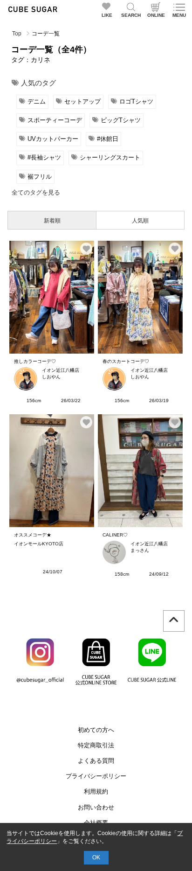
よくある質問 (96, 760)
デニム (36, 101)
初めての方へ (96, 729)
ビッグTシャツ (121, 120)
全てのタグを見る (36, 192)
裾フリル (39, 176)
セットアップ (82, 101)
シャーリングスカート (110, 157)
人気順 (140, 220)
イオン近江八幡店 (60, 370)
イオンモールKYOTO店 (38, 543)
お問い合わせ (96, 807)
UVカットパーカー (52, 138)
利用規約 (96, 791)
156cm (34, 400)
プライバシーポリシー (96, 776)
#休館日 (107, 138)
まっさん (139, 550)
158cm (122, 574)
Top (16, 33)
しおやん (51, 376)
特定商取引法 (96, 745)
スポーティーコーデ (54, 120)
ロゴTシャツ (136, 101)
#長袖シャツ (44, 157)
